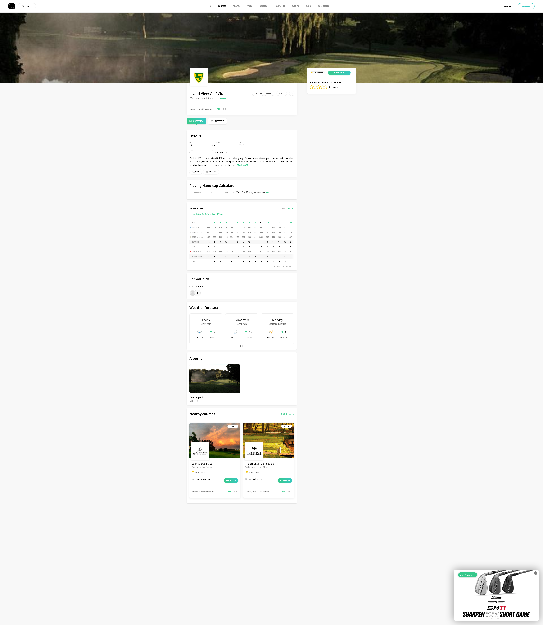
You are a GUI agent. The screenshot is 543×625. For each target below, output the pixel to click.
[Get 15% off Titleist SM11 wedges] (496, 595)
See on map (221, 98)
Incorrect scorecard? (283, 266)
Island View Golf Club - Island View (207, 214)
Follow (258, 93)
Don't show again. (497, 618)
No (224, 109)
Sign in (507, 6)
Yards (283, 208)
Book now (231, 480)
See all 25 (286, 413)
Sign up (526, 6)
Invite (269, 93)
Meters (291, 208)
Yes (218, 109)
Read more (242, 165)
